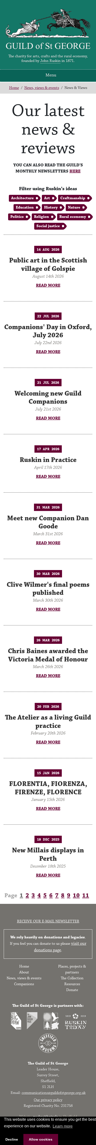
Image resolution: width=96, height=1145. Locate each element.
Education (25, 207)
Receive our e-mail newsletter (48, 921)
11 (85, 895)
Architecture (22, 198)
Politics (17, 216)
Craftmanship (72, 198)
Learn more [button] (63, 1126)
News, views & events (41, 88)
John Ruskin (50, 61)
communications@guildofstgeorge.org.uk (54, 1093)
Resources (72, 984)
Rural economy (72, 216)
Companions (24, 984)
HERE (74, 171)
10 (76, 895)
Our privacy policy (48, 1100)
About (24, 972)
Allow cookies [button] (40, 1139)
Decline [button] (11, 1139)
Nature (74, 207)
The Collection (72, 978)
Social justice (48, 226)
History (51, 207)
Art (47, 198)
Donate (72, 990)
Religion (41, 216)
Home (14, 88)
